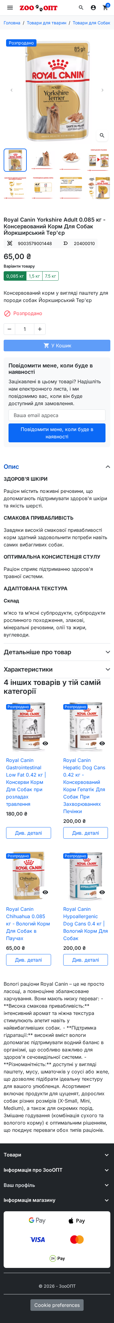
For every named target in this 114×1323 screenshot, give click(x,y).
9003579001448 (35, 243)
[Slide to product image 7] (71, 188)
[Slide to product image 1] (15, 160)
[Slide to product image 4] (98, 160)
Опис (11, 466)
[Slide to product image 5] (15, 188)
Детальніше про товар (37, 652)
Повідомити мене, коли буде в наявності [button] (57, 433)
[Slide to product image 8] (98, 188)
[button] (81, 7)
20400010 (84, 243)
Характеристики (28, 669)
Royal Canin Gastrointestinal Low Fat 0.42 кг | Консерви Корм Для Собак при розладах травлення (26, 782)
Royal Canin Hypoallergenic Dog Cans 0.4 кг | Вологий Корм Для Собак (85, 923)
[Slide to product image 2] (43, 160)
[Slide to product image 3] (71, 160)
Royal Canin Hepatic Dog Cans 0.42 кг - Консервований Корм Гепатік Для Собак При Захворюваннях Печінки (84, 785)
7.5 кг (50, 276)
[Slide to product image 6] (43, 188)
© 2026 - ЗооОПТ (57, 1286)
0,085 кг (15, 276)
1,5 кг (34, 276)
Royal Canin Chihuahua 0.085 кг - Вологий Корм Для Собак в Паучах (28, 923)
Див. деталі (28, 833)
